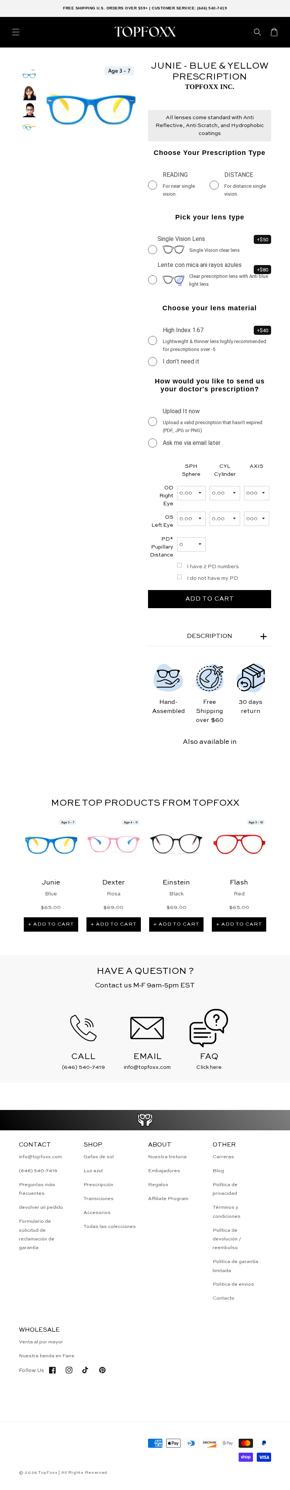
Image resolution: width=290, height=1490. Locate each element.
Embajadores (164, 1170)
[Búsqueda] (257, 32)
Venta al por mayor (41, 1342)
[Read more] (145, 1120)
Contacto (223, 1298)
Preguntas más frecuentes (37, 1189)
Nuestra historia (167, 1156)
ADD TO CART (209, 599)
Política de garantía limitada (235, 1266)
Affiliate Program (168, 1198)
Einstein (176, 882)
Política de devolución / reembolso (227, 1239)
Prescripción (98, 1184)
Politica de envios (233, 1284)
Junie (51, 882)
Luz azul (93, 1170)
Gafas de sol (98, 1156)
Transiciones (98, 1198)
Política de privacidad (225, 1189)
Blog (218, 1170)
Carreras (223, 1156)
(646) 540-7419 (38, 1170)
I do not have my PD (212, 578)
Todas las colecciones (109, 1226)
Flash (239, 882)
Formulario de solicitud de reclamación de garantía (36, 1234)
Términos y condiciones (227, 1212)
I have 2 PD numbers (213, 566)
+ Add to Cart (51, 924)
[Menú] (16, 32)
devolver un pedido (41, 1207)
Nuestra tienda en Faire (46, 1356)
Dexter (113, 882)
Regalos (158, 1184)
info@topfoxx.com (40, 1156)
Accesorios (97, 1212)
